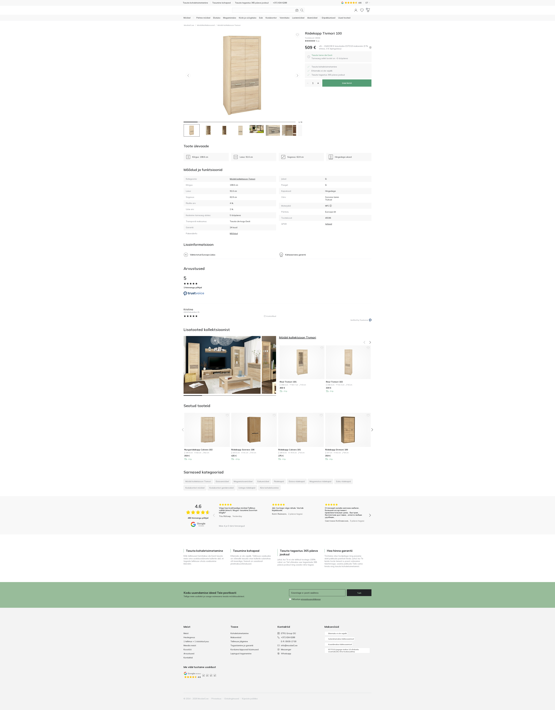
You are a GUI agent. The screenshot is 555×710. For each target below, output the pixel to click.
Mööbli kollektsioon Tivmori (229, 25)
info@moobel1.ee (289, 645)
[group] (239, 513)
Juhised (328, 224)
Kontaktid (188, 657)
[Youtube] (359, 698)
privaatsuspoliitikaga (311, 599)
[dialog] (329, 57)
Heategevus (189, 637)
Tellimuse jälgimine (239, 641)
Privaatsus (216, 698)
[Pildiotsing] (296, 10)
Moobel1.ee (189, 25)
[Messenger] (364, 698)
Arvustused (189, 653)
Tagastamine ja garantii (242, 645)
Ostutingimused (231, 698)
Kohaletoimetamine (240, 633)
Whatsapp (286, 653)
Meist (186, 633)
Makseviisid (236, 637)
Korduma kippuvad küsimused (245, 649)
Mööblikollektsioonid (206, 25)
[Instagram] (354, 698)
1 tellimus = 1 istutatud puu (196, 641)
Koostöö (188, 649)
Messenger (286, 649)
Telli (359, 593)
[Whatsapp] (369, 698)
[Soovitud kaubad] (362, 10)
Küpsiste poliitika (250, 698)
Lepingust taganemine (241, 653)
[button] (356, 10)
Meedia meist (190, 645)
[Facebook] (349, 698)
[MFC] (331, 205)
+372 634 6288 (288, 637)
